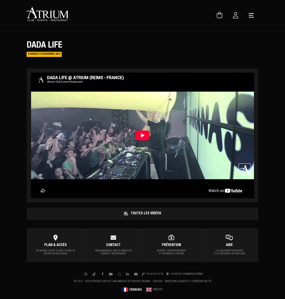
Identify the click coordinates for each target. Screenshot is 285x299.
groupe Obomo (141, 281)
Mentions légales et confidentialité (188, 281)
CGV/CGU (158, 281)
